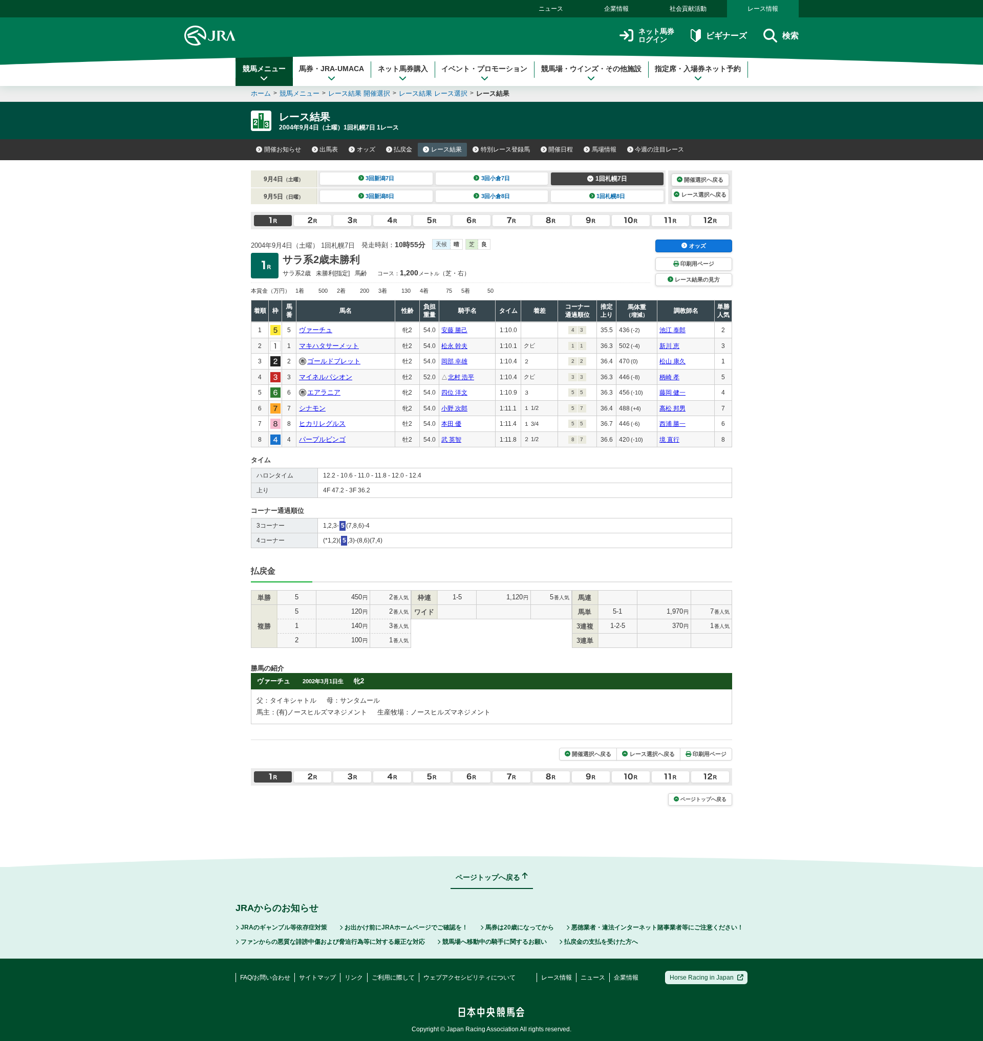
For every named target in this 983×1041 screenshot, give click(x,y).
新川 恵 (669, 346)
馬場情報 (604, 149)
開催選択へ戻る (703, 180)
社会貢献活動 (688, 8)
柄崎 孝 (669, 377)
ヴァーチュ (315, 330)
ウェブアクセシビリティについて (469, 977)
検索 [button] (790, 35)
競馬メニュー (264, 68)
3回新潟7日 (380, 178)
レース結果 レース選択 (433, 93)
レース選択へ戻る (703, 194)
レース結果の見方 (697, 279)
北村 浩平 (461, 377)
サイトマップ (317, 977)
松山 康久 (672, 361)
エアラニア (323, 392)
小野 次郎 (454, 408)
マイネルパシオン (325, 377)
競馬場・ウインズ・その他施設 (591, 68)
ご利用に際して (393, 977)
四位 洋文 (454, 392)
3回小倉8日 (495, 196)
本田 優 (451, 423)
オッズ (366, 149)
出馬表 (328, 149)
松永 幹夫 (454, 346)
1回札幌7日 (611, 178)
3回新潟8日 (380, 196)
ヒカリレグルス (322, 423)
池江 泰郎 (672, 330)
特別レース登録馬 (505, 149)
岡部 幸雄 (454, 361)
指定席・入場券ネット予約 (698, 68)
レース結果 (446, 149)
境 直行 (669, 439)
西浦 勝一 (672, 423)
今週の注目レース (659, 149)
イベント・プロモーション (484, 68)
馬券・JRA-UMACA (331, 68)
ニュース (551, 8)
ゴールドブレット (333, 361)
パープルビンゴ (322, 439)
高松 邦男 (672, 408)
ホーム (261, 93)
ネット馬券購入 (403, 68)
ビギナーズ (726, 35)
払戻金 (403, 149)
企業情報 (616, 8)
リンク (354, 977)
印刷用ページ (697, 264)
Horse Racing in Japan (702, 977)
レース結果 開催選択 (359, 93)
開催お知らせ (282, 149)
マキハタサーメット (329, 346)
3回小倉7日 (495, 178)
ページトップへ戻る (703, 799)
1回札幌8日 (610, 196)
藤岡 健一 (672, 392)
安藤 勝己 (454, 330)
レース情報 (762, 8)
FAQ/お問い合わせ (265, 977)
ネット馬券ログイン (656, 35)
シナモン (312, 408)
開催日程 (560, 149)
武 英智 (451, 439)
